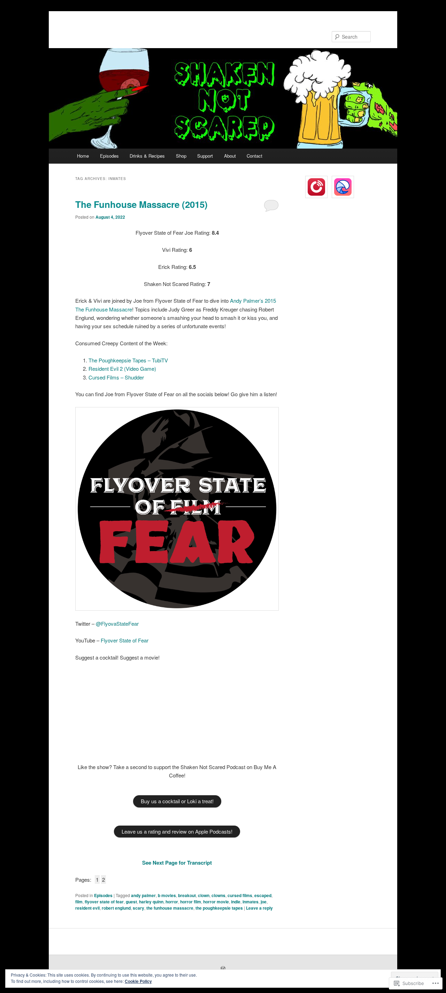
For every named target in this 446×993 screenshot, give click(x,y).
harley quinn (151, 901)
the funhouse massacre (169, 908)
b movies (167, 895)
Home (83, 155)
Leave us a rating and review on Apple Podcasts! (177, 831)
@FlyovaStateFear (117, 623)
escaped (262, 895)
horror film (190, 901)
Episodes (109, 155)
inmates (251, 901)
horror (172, 901)
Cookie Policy (138, 981)
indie (235, 901)
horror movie (216, 901)
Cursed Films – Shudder (116, 377)
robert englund (116, 908)
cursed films (240, 895)
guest (131, 901)
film (79, 901)
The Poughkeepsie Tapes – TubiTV (128, 360)
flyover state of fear (104, 901)
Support (205, 155)
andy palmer (143, 895)
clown (203, 895)
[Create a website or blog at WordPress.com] (223, 969)
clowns (218, 895)
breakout (187, 895)
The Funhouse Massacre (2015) (141, 204)
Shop (181, 155)
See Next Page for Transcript (177, 862)
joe (264, 901)
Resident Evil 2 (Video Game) (122, 368)
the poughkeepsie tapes (219, 908)
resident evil (87, 908)
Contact (254, 155)
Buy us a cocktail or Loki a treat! (177, 801)
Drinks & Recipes (147, 155)
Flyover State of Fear (124, 640)
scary (138, 908)
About (230, 155)
